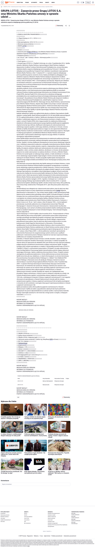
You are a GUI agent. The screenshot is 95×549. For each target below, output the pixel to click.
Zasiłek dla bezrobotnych (6, 519)
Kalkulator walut (51, 521)
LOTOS (24, 46)
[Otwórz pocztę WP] (78, 2)
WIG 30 (25, 515)
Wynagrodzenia (51, 526)
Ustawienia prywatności (69, 536)
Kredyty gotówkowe (75, 514)
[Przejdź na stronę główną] (2, 3)
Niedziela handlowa (5, 516)
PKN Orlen (3, 521)
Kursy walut (50, 519)
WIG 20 (25, 513)
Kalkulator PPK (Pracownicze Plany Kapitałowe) (57, 524)
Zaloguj (88, 2)
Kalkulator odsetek (51, 515)
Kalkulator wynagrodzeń (53, 523)
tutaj (28, 546)
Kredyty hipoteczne (75, 517)
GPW (51, 339)
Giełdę (58, 190)
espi (18, 397)
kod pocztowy (23, 343)
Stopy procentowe (51, 518)
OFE (25, 521)
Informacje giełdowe (28, 516)
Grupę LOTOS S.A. (32, 51)
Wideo (53, 2)
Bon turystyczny (27, 523)
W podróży (34, 2)
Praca (41, 2)
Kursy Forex (26, 518)
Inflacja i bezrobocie (52, 516)
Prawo (27, 2)
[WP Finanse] (11, 2)
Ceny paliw (3, 518)
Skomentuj (60, 25)
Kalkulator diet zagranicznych (54, 513)
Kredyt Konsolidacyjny (75, 520)
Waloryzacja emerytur (5, 515)
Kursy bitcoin (26, 519)
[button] (82, 2)
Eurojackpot (3, 513)
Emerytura (20, 2)
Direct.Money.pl (74, 523)
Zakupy (47, 2)
